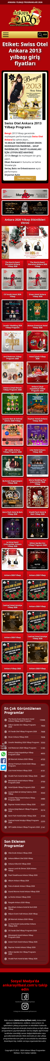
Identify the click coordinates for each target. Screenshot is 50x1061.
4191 (43, 770)
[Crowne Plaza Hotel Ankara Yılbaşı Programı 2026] (25, 208)
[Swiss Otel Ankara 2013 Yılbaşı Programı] (25, 96)
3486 (43, 798)
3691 (43, 787)
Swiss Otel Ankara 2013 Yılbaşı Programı (23, 125)
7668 (43, 731)
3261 (43, 804)
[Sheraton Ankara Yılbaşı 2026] (25, 193)
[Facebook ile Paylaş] (3, 760)
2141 (43, 827)
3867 (43, 776)
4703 (43, 759)
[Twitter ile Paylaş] (3, 767)
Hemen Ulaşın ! (25, 178)
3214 (43, 810)
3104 (43, 816)
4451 (43, 765)
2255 (43, 821)
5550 (43, 742)
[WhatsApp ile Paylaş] (3, 754)
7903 (43, 726)
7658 (43, 737)
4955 (43, 753)
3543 (43, 793)
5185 (43, 748)
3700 (43, 781)
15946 (42, 720)
